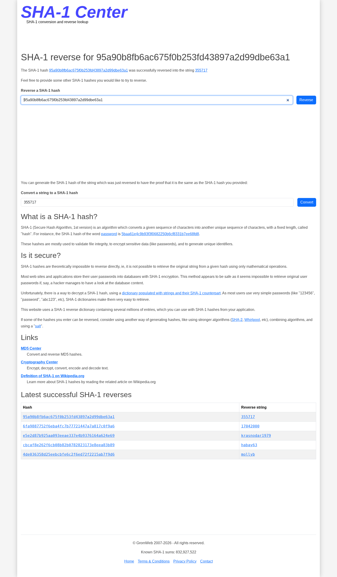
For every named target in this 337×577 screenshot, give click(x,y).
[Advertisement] (168, 38)
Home (129, 561)
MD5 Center (31, 348)
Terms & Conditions (154, 561)
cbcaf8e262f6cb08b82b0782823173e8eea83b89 (69, 445)
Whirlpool (252, 320)
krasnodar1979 (256, 435)
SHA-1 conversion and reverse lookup (57, 22)
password (109, 234)
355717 (201, 70)
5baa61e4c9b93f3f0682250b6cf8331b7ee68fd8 (160, 234)
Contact (206, 561)
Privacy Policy (184, 561)
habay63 (249, 445)
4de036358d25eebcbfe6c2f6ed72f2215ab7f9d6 (69, 454)
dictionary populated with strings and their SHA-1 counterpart (171, 293)
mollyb (248, 454)
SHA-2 (237, 320)
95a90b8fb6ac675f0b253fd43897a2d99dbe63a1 (88, 70)
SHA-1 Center (74, 12)
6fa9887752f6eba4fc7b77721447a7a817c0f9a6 (69, 426)
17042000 (250, 426)
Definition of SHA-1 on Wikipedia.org (52, 376)
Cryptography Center (39, 362)
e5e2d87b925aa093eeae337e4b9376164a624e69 (69, 435)
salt (38, 326)
